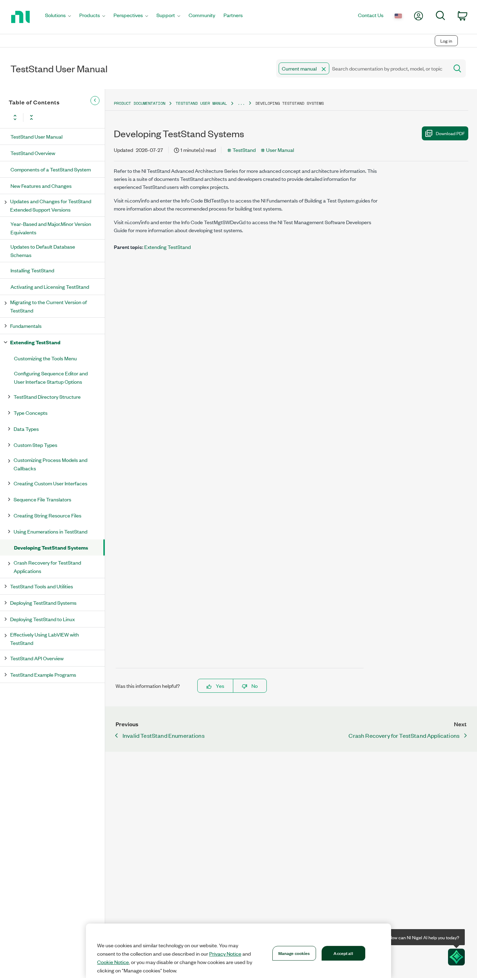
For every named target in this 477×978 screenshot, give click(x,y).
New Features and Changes (41, 185)
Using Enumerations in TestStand (50, 531)
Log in (446, 40)
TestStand (244, 149)
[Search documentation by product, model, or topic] (456, 68)
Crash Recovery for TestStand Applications (47, 566)
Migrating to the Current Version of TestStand (48, 306)
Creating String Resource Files (47, 515)
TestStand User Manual (36, 136)
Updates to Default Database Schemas (42, 250)
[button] (323, 69)
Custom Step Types (35, 444)
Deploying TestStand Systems (43, 602)
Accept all (343, 952)
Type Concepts (30, 412)
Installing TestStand (32, 270)
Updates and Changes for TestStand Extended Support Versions (50, 205)
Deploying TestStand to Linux (42, 619)
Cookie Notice (113, 961)
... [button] (241, 103)
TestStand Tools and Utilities (41, 586)
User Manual (280, 149)
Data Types (26, 428)
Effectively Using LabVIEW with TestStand (44, 638)
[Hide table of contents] (95, 100)
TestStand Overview (32, 152)
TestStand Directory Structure (47, 396)
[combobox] (362, 68)
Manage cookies (294, 952)
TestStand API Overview (37, 658)
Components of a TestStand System (50, 169)
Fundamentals (26, 325)
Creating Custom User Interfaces (50, 483)
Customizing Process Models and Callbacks (50, 464)
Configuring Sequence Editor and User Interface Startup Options (51, 377)
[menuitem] (58, 17)
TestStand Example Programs (43, 674)
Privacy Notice (225, 953)
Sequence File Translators (42, 499)
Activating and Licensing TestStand (49, 286)
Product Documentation (139, 103)
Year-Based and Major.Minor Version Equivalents (50, 228)
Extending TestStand (35, 342)
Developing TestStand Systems (51, 547)
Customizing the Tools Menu (45, 358)
